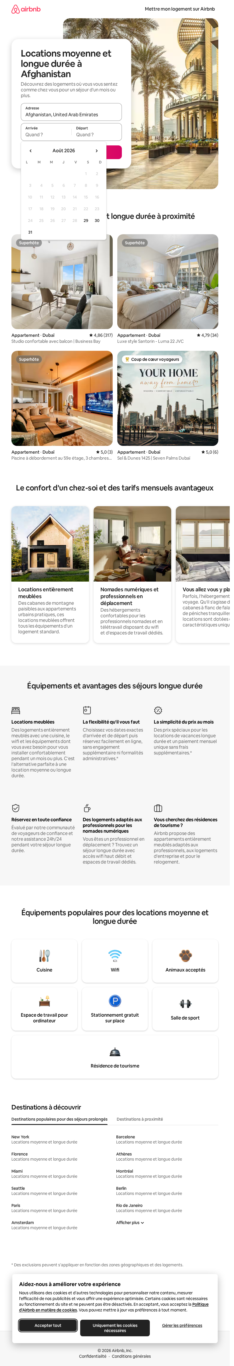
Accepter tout (48, 1325)
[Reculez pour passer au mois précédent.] (31, 151)
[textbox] (46, 134)
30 (97, 220)
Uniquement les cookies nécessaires (114, 1328)
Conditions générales (131, 1356)
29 (86, 220)
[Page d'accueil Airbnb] (26, 9)
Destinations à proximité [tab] (140, 1119)
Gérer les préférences (182, 1325)
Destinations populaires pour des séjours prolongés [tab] (59, 1119)
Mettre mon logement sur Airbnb (180, 9)
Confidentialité (92, 1356)
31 (30, 232)
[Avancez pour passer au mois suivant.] (96, 151)
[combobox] (71, 114)
